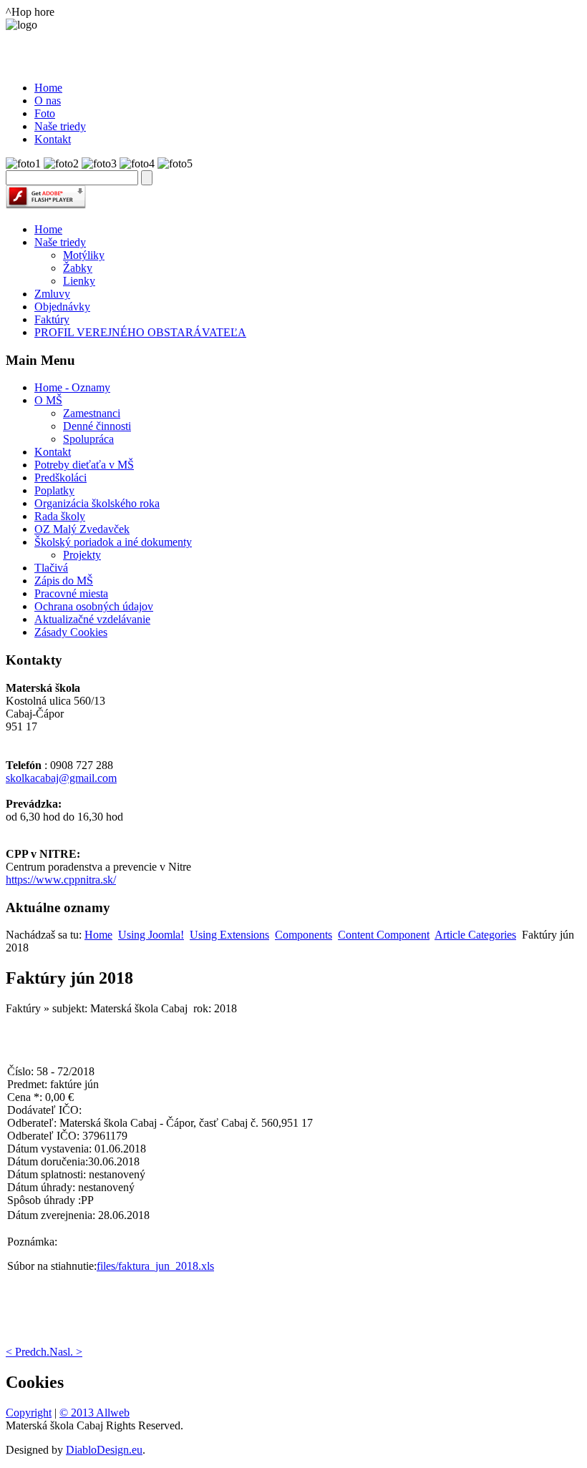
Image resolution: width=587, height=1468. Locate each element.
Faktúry (51, 319)
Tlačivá (51, 568)
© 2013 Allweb (94, 1412)
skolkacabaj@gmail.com (61, 778)
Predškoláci (60, 477)
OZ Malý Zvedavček (82, 529)
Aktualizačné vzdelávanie (92, 619)
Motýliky (84, 255)
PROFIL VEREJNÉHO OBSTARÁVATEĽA (140, 332)
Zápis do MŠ (63, 580)
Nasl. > (65, 1352)
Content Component (384, 935)
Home (48, 229)
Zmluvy (52, 294)
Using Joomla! (151, 935)
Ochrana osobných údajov (93, 606)
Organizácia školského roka (97, 503)
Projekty (82, 555)
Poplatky (54, 490)
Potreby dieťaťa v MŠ (84, 465)
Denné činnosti (97, 426)
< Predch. (27, 1352)
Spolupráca (88, 439)
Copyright (29, 1412)
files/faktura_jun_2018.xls (155, 1266)
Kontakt (52, 452)
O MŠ (48, 400)
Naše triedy (60, 242)
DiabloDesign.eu (104, 1450)
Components (303, 935)
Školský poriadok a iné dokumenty (113, 542)
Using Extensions (229, 935)
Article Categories (475, 935)
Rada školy (59, 516)
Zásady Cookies (70, 632)
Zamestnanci (91, 413)
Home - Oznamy (72, 387)
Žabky (77, 268)
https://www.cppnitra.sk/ (61, 880)
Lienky (79, 281)
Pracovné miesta (71, 593)
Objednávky (62, 306)
